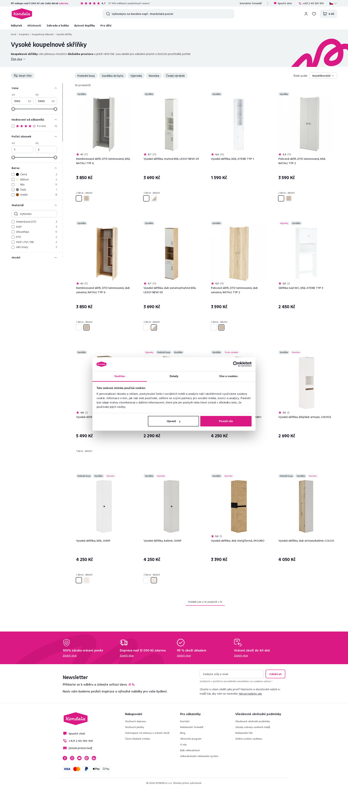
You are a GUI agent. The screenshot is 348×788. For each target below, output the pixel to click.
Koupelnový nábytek (42, 34)
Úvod (13, 34)
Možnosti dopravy (135, 721)
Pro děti (105, 25)
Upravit (171, 421)
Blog (182, 733)
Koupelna (24, 34)
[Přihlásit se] (306, 14)
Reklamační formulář (191, 727)
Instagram (72, 758)
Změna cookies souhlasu (248, 738)
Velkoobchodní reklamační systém (199, 756)
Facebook (65, 758)
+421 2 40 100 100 (313, 3)
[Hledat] (107, 13)
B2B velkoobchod (190, 750)
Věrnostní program (190, 738)
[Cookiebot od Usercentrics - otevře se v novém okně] (236, 364)
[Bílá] (79, 198)
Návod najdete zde (250, 693)
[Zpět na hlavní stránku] (22, 14)
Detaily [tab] (174, 376)
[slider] (13, 109)
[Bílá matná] (146, 198)
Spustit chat (285, 3)
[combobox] (323, 76)
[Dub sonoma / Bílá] (154, 198)
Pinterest (86, 758)
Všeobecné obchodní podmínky (252, 721)
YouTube (79, 758)
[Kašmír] (86, 580)
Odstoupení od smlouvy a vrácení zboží (147, 733)
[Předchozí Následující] (104, 124)
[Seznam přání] (314, 14)
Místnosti (34, 25)
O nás (183, 744)
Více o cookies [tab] (228, 376)
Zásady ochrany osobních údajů (252, 727)
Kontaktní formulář (251, 3)
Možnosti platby (134, 727)
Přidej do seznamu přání (130, 94)
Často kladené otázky (137, 738)
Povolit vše (226, 421)
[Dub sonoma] (86, 198)
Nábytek (16, 25)
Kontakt (185, 721)
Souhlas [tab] (119, 376)
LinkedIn (94, 758)
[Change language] (333, 3)
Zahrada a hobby (58, 25)
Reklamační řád (243, 733)
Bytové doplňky (84, 25)
